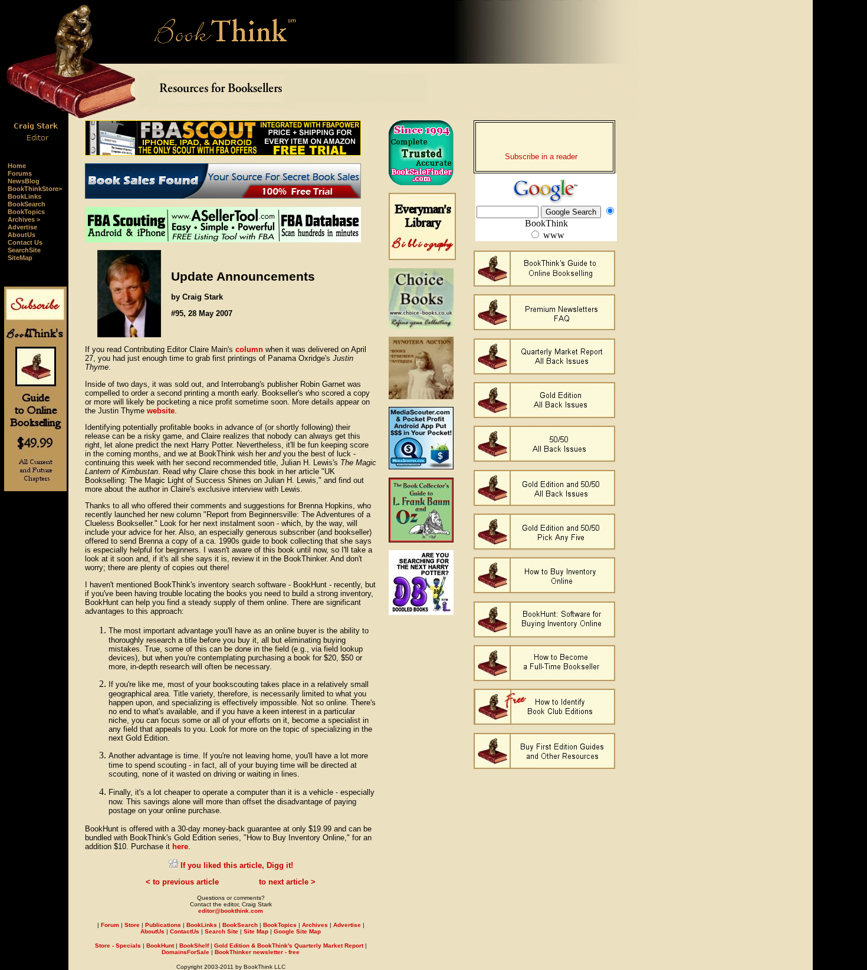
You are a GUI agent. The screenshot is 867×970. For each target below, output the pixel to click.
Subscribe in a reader (541, 156)
